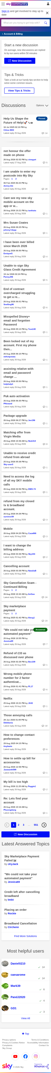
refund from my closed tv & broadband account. (19, 505)
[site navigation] (3, 4)
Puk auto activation (17, 396)
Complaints (7, 1045)
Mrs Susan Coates (16, 222)
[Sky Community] (17, 4)
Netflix (8, 698)
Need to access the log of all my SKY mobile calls (19, 480)
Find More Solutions (25, 936)
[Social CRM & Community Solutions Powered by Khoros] (42, 1066)
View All (25, 1018)
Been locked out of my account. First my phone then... (20, 345)
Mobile (8, 528)
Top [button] (27, 1033)
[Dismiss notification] (47, 13)
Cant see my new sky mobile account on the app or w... (19, 201)
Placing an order (15, 909)
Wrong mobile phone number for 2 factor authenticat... (18, 677)
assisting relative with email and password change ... (18, 372)
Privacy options (9, 1040)
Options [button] (40, 105)
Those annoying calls (18, 715)
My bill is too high (16, 781)
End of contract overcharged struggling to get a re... (19, 293)
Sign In (47, 4)
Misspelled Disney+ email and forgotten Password (17, 320)
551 (36, 824)
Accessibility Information (38, 1042)
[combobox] (23, 22)
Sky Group (7, 1048)
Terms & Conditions (40, 1040)
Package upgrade (15, 415)
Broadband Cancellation (20, 923)
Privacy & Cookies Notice (13, 1042)
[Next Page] (44, 825)
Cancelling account (16, 566)
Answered (40, 629)
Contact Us (44, 1045)
